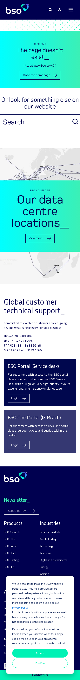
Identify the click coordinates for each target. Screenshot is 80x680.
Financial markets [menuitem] (50, 532)
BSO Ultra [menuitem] (9, 539)
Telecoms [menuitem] (45, 553)
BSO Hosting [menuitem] (11, 560)
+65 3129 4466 (31, 350)
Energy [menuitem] (44, 567)
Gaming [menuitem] (44, 574)
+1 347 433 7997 (22, 340)
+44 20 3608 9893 (20, 336)
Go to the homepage (36, 75)
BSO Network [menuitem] (12, 532)
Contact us (40, 674)
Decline (40, 663)
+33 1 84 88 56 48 (28, 345)
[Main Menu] (70, 9)
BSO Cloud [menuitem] (10, 553)
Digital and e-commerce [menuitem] (54, 560)
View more (36, 238)
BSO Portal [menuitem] (10, 546)
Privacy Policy (20, 607)
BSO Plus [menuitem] (9, 567)
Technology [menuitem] (46, 546)
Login (14, 398)
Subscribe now (17, 510)
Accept (40, 653)
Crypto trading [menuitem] (48, 539)
